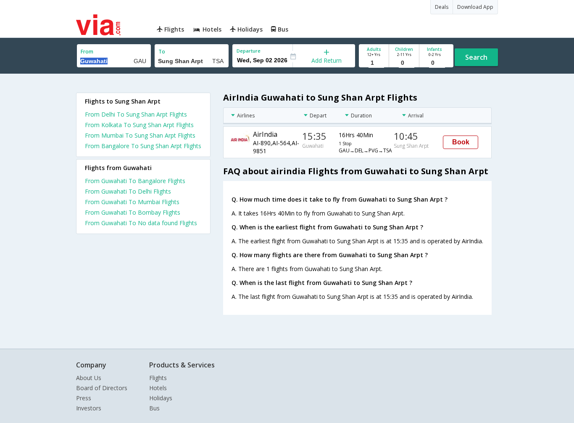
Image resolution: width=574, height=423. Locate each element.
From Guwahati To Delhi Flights (128, 191)
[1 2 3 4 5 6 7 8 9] (374, 63)
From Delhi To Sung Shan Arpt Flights (136, 114)
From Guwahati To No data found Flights (141, 223)
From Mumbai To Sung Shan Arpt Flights (140, 135)
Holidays (160, 398)
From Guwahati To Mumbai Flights (132, 202)
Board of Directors (101, 388)
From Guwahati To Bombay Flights (132, 212)
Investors (88, 408)
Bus (154, 408)
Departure (249, 51)
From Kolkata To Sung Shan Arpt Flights (139, 125)
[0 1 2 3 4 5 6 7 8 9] (404, 63)
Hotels (158, 388)
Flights (158, 378)
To (161, 51)
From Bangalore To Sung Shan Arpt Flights (143, 146)
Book (460, 142)
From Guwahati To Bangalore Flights (135, 181)
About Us (88, 378)
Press (83, 398)
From (87, 51)
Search (476, 57)
